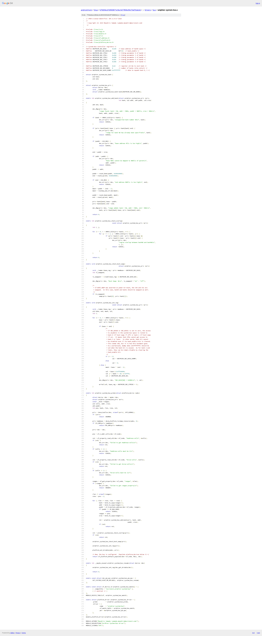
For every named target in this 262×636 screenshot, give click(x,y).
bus (154, 10)
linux (96, 10)
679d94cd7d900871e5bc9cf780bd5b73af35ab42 (120, 10)
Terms (23, 633)
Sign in (258, 3)
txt (253, 633)
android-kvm (86, 10)
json (258, 633)
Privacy (18, 633)
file (122, 15)
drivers (148, 10)
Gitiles (12, 633)
